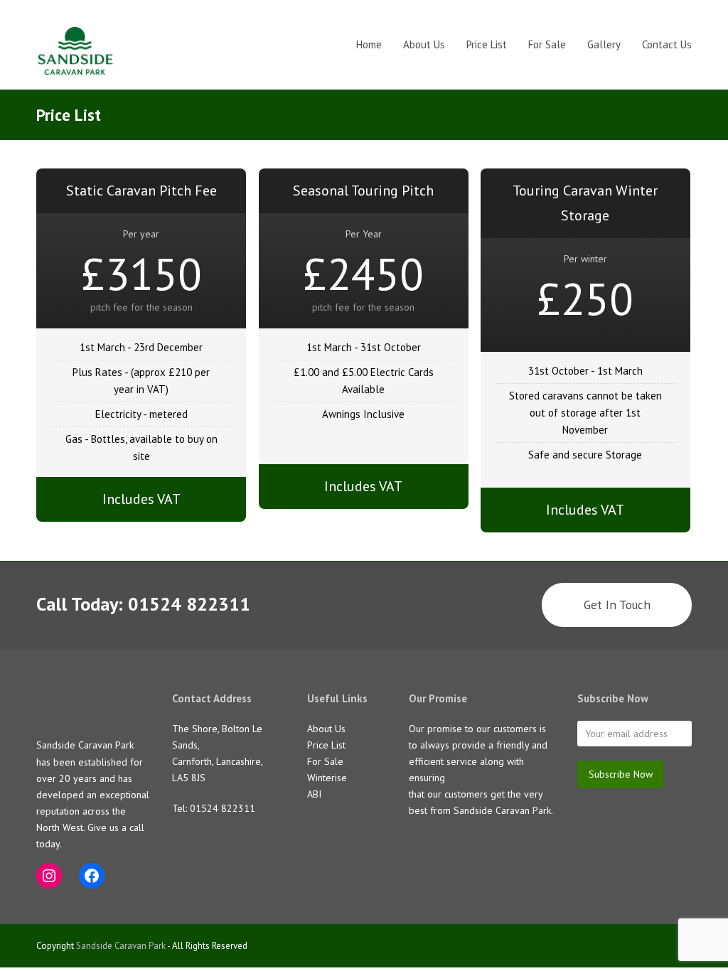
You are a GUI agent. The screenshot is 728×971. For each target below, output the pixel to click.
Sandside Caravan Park (121, 946)
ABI (314, 794)
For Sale (325, 761)
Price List (326, 745)
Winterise (327, 777)
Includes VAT (141, 499)
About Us (326, 728)
